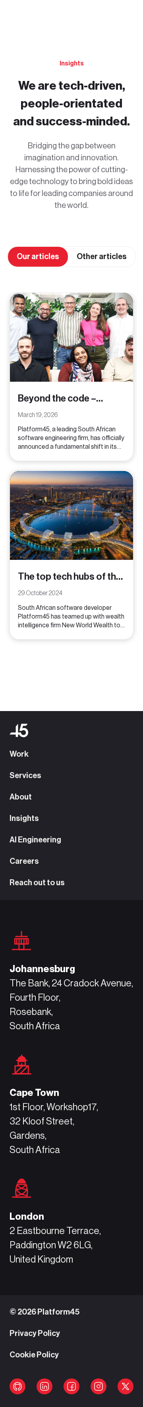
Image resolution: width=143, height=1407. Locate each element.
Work (19, 754)
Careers (24, 861)
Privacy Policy (35, 1334)
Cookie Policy (34, 1355)
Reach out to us (37, 883)
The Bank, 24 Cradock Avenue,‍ (71, 983)
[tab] (38, 257)
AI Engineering (35, 840)
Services (25, 776)
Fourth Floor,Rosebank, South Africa (35, 1012)
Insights (24, 819)
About (21, 797)
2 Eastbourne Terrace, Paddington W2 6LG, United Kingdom (55, 1245)
